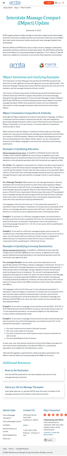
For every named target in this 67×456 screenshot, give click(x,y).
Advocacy (6, 438)
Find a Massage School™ (12, 421)
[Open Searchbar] (63, 3)
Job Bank (6, 425)
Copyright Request (22, 449)
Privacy (11, 449)
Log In (59, 3)
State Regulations (10, 435)
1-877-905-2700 (30, 430)
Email (25, 425)
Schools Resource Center (10, 430)
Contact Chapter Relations (51, 433)
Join (49, 3)
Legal (5, 449)
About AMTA (8, 7)
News (17, 7)
